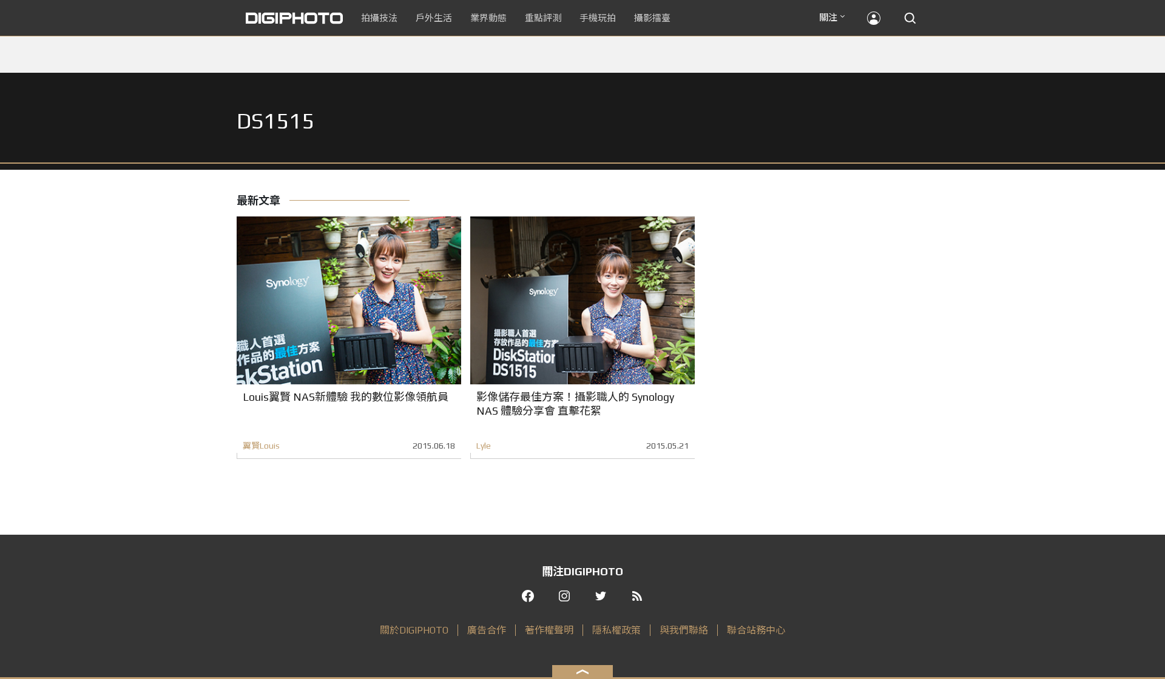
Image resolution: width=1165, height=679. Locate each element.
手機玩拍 (597, 18)
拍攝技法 (379, 18)
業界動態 (488, 18)
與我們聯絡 (684, 630)
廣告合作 (486, 630)
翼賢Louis (261, 445)
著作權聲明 (549, 630)
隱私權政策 (616, 630)
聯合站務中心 (756, 630)
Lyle (483, 445)
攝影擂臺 (652, 18)
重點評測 (543, 18)
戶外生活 (434, 18)
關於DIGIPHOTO (414, 630)
